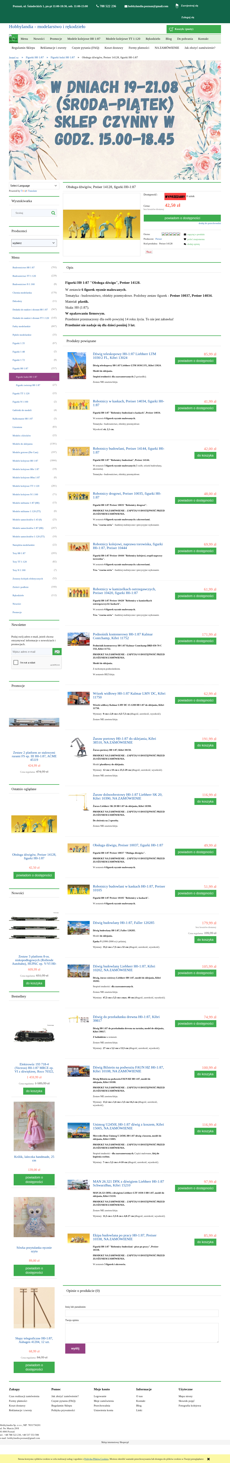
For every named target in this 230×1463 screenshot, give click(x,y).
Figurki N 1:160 (20, 401)
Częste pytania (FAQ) (63, 1400)
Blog (139, 1405)
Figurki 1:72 (19, 360)
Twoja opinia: (72, 1320)
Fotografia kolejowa (190, 1405)
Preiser (158, 239)
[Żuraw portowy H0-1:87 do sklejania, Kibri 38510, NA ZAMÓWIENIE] (79, 747)
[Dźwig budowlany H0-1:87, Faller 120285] (79, 928)
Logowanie (100, 1396)
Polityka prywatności (63, 1410)
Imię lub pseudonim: (75, 1307)
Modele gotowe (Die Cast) (25, 452)
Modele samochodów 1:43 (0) (27, 519)
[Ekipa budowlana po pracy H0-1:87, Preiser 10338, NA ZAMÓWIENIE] (79, 1238)
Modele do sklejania (23, 443)
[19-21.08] (115, 120)
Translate (32, 191)
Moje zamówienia (104, 1400)
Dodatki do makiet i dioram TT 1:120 (31, 318)
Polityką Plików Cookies (96, 1459)
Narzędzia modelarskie (24, 545)
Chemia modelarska (22, 292)
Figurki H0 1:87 (20, 368)
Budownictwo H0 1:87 (24, 267)
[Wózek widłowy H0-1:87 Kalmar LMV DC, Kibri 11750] (79, 698)
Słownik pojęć (187, 1400)
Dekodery (17, 301)
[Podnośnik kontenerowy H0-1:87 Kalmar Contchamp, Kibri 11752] (79, 639)
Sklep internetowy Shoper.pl (115, 1442)
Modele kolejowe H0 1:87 (25, 460)
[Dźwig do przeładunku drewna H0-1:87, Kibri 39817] (79, 1019)
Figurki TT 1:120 (21, 393)
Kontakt (140, 1400)
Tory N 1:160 (19, 570)
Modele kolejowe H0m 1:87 (26, 477)
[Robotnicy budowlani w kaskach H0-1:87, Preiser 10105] (79, 889)
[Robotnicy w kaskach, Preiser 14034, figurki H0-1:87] (79, 404)
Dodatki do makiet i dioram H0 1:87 (30, 309)
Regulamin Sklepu (61, 1405)
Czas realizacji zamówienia (24, 1396)
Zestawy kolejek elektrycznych (28, 578)
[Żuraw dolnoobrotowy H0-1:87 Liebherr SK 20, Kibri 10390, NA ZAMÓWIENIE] (79, 802)
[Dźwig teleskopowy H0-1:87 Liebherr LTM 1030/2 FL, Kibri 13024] (79, 365)
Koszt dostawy (17, 1405)
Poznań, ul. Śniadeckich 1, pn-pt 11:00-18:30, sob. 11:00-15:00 (50, 6)
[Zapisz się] (56, 651)
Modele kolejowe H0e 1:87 (26, 469)
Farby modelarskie (22, 326)
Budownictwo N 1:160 (24, 284)
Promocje (17, 612)
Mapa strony (186, 1396)
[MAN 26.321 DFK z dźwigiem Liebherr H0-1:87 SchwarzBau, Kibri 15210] (79, 1185)
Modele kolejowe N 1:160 (25, 494)
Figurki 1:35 (19, 343)
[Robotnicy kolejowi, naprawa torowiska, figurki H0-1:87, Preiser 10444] (79, 546)
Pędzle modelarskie (22, 334)
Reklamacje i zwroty (20, 1410)
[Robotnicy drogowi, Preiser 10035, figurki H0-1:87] (79, 496)
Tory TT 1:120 (20, 561)
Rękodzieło (18, 595)
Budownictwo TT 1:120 (24, 276)
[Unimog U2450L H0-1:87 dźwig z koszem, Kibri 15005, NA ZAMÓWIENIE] (79, 1130)
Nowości (17, 603)
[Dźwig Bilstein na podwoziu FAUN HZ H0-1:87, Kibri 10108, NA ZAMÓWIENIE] (79, 1071)
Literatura (17, 427)
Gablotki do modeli (22, 410)
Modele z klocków (22, 435)
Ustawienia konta (103, 1410)
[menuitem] (24, 38)
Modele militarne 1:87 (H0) (26, 503)
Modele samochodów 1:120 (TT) (29, 536)
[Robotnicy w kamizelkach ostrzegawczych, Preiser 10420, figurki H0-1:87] (79, 592)
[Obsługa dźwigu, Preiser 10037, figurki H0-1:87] (79, 848)
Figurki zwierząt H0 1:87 (28, 385)
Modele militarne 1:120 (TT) (27, 511)
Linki (139, 1410)
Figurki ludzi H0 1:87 (26, 377)
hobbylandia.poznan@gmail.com (147, 6)
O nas (139, 1396)
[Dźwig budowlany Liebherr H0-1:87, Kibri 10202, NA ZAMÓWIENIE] (79, 971)
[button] (194, 234)
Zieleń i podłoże (21, 587)
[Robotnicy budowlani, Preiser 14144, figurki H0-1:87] (79, 451)
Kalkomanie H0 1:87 (23, 418)
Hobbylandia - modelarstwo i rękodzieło (47, 26)
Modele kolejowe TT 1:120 (26, 486)
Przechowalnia (102, 1405)
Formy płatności (18, 1400)
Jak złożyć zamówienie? (65, 1396)
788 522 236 (107, 6)
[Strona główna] (13, 38)
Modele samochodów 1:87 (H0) (28, 528)
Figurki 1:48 (19, 351)
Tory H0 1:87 (19, 553)
